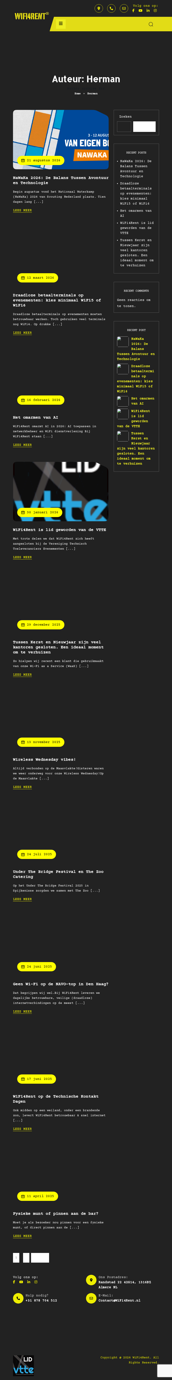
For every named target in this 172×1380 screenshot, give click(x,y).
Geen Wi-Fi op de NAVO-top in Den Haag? (61, 984)
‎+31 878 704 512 (41, 1301)
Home (78, 93)
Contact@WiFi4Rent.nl (120, 1301)
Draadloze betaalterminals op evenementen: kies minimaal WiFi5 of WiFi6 (57, 300)
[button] (61, 24)
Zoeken (125, 117)
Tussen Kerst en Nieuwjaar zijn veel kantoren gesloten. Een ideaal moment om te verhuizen (58, 647)
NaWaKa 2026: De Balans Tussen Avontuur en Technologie (61, 180)
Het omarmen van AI (35, 417)
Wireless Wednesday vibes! (44, 759)
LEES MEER (22, 210)
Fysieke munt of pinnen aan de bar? (56, 1213)
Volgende (40, 1257)
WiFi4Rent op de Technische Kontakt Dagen (56, 1099)
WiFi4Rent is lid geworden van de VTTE (59, 530)
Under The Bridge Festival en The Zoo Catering (58, 874)
